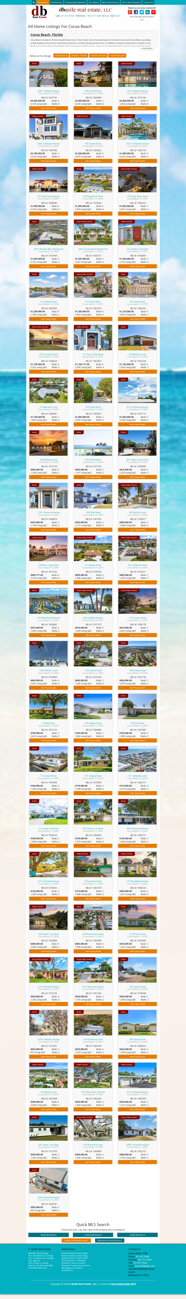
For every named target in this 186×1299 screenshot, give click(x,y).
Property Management (75, 2)
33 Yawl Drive (48, 724)
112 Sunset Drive (48, 777)
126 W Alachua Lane (93, 1040)
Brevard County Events (73, 1263)
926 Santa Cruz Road (93, 829)
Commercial (56, 2)
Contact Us (148, 2)
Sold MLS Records (37, 1267)
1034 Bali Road (93, 513)
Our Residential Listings (40, 1255)
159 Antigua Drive (93, 724)
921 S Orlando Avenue (137, 408)
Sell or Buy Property (131, 2)
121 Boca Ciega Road (93, 355)
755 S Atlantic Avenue (137, 92)
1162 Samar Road (93, 671)
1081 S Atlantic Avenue (48, 92)
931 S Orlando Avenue (137, 1093)
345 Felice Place (137, 302)
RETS (133, 1284)
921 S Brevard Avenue (93, 987)
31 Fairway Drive (93, 566)
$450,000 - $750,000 (79, 55)
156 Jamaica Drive (93, 882)
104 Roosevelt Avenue (93, 935)
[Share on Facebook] (136, 11)
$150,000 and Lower (117, 55)
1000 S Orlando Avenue (137, 1145)
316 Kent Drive (137, 724)
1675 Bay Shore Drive (137, 197)
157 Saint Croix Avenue (48, 197)
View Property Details (48, 108)
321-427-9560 (67, 15)
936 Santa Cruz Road (48, 935)
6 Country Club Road (48, 829)
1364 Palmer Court (48, 671)
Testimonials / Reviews (74, 1260)
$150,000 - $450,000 (98, 55)
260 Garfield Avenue (93, 618)
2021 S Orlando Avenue (137, 144)
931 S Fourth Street (48, 355)
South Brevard (137, 1234)
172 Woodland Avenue (137, 882)
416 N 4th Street (93, 460)
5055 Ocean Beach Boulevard (93, 250)
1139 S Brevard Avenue (48, 513)
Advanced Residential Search (77, 1240)
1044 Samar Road (137, 671)
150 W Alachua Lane (93, 1145)
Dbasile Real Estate (38, 1253)
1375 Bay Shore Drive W (93, 1093)
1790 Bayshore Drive (93, 197)
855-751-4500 (144, 1259)
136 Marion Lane (48, 1093)
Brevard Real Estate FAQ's (75, 1258)
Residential (43, 2)
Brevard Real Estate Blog (74, 1255)
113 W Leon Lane (137, 935)
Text (107, 15)
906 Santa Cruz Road (48, 1145)
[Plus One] (130, 11)
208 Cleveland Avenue (48, 1198)
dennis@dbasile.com (145, 1265)
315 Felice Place (93, 302)
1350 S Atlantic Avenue (48, 1040)
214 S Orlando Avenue (48, 987)
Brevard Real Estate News (75, 1253)
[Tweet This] (142, 11)
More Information (110, 2)
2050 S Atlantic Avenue (48, 144)
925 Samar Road (137, 987)
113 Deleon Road (48, 302)
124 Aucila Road (93, 408)
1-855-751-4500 (93, 15)
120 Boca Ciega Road (48, 566)
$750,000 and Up (61, 55)
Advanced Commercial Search (110, 1240)
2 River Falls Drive (93, 92)
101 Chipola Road (93, 777)
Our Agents (94, 2)
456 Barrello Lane (137, 513)
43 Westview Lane (48, 460)
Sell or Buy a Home (38, 1263)
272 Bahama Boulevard (48, 618)
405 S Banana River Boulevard (48, 250)
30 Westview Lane (137, 355)
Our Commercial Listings (41, 1258)
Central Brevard (92, 1234)
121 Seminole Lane (137, 777)
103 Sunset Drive (93, 144)
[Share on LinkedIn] (147, 11)
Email (117, 15)
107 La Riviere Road (137, 566)
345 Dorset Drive (137, 1040)
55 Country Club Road (137, 250)
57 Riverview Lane (48, 408)
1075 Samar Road (137, 618)
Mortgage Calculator (72, 1267)
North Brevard (48, 1234)
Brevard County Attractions (76, 1265)
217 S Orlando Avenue (48, 882)
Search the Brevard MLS (40, 1265)
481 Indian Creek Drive (137, 460)
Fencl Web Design (120, 1284)
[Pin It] (153, 11)
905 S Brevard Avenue (137, 829)
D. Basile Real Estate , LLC (83, 1284)
